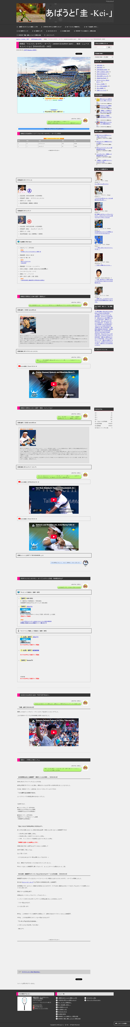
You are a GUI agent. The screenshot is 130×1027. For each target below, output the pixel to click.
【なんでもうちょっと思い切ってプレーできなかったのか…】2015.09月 (104, 335)
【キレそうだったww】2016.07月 (103, 325)
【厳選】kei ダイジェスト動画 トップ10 (28, 26)
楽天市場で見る (38, 1006)
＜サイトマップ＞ (50, 35)
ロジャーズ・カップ (27, 882)
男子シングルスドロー (26, 261)
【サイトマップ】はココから (93, 1000)
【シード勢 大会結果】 (101, 86)
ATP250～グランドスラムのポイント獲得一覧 (31, 251)
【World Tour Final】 (101, 78)
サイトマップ (110, 1)
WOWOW (54, 109)
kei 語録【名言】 (66, 31)
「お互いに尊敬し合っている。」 (103, 265)
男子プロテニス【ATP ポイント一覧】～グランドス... (104, 100)
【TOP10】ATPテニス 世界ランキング (52, 26)
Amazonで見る (38, 1005)
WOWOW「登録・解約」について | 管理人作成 (29, 35)
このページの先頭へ (122, 1023)
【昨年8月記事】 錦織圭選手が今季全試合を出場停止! (32, 280)
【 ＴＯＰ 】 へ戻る (91, 998)
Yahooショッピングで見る (41, 1008)
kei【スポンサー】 (52, 31)
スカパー (30, 606)
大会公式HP (23, 262)
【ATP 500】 (99, 67)
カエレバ (40, 1000)
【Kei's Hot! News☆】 (101, 74)
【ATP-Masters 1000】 (30, 50)
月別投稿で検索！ (99, 57)
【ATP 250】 (99, 65)
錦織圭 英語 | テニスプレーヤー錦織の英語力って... (104, 124)
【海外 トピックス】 (101, 90)
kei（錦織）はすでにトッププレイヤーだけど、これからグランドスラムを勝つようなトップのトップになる (104, 216)
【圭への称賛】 (100, 88)
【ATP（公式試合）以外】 (102, 71)
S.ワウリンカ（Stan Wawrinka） (31, 972)
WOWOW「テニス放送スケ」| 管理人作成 (86, 31)
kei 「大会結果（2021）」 (92, 26)
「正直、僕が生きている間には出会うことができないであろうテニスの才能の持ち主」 (104, 281)
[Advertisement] (53, 163)
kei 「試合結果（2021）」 (64, 1004)
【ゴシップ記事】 (100, 84)
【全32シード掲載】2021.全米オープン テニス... (104, 117)
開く (63, 128)
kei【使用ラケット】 (23, 31)
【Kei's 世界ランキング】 (102, 76)
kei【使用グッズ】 (38, 31)
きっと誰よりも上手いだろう (102, 184)
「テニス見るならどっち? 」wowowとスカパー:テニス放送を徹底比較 (36, 621)
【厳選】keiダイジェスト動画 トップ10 (67, 998)
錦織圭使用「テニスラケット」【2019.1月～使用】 (41, 998)
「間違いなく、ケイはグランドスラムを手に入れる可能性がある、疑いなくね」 (104, 300)
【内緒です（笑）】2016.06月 (102, 327)
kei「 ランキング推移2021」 (73, 26)
